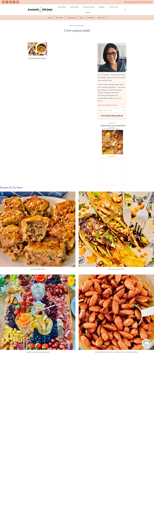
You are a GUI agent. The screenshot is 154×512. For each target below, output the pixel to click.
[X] (14, 2)
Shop (81, 18)
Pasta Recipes (74, 7)
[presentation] (37, 48)
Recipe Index (71, 18)
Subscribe (90, 18)
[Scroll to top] (150, 505)
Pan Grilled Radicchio (116, 269)
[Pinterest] (10, 2)
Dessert (88, 12)
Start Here (59, 18)
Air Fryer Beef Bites (38, 269)
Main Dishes (62, 7)
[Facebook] (3, 2)
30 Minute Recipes (88, 7)
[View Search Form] (125, 10)
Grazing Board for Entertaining (37, 352)
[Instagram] (6, 2)
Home (50, 18)
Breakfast (102, 7)
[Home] (70, 25)
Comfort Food (113, 7)
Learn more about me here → (108, 105)
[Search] (123, 110)
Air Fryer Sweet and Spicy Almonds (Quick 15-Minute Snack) (116, 352)
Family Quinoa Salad (37, 58)
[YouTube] (17, 2)
